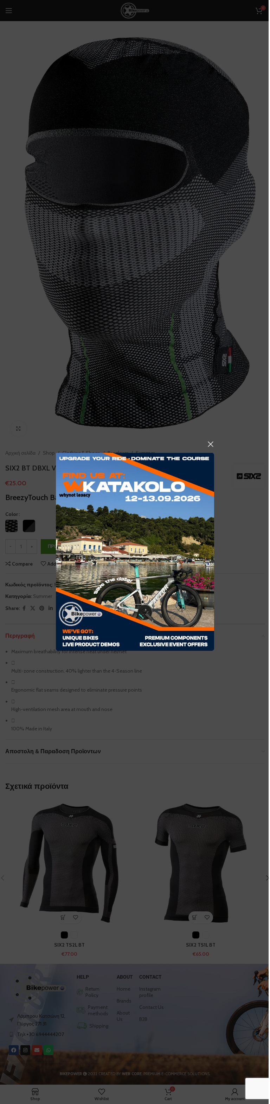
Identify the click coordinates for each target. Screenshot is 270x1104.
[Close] (210, 444)
